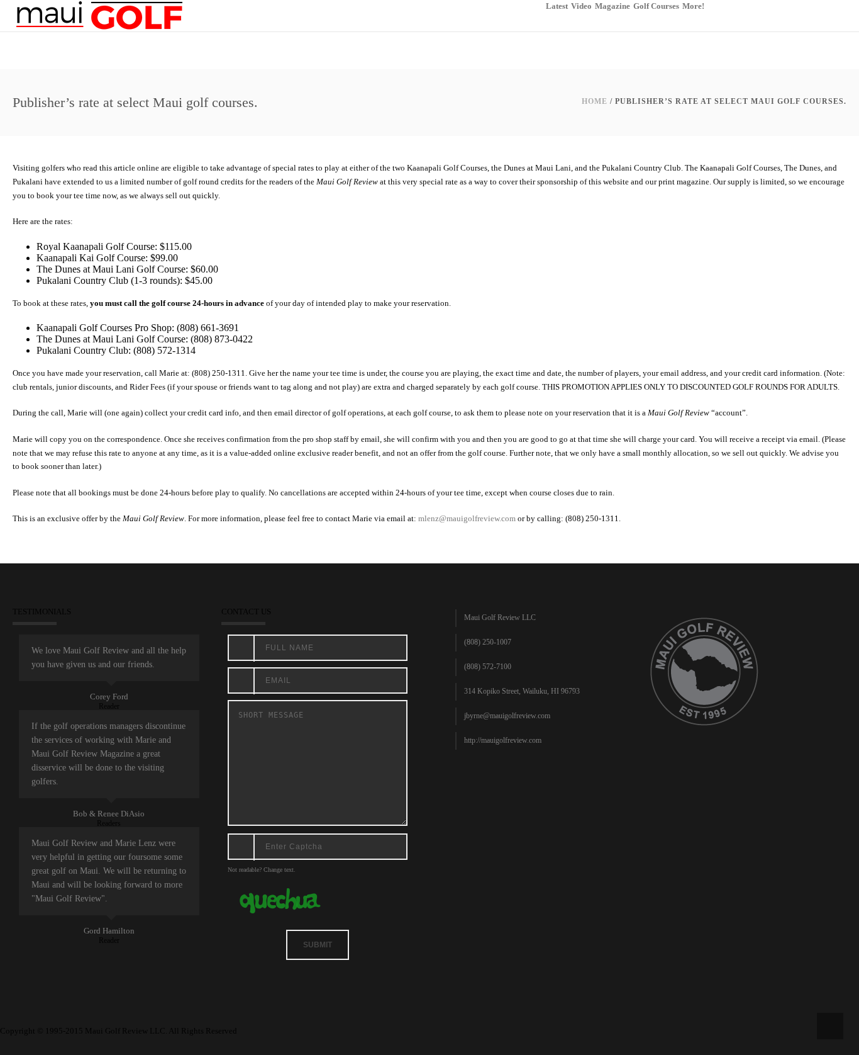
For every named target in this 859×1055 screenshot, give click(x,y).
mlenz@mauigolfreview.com (467, 518)
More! (693, 6)
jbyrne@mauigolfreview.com (507, 715)
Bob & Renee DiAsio (109, 813)
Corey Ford (109, 696)
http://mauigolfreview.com (502, 740)
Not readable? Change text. (262, 869)
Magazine (612, 6)
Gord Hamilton (109, 930)
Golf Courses (656, 6)
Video (581, 6)
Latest (557, 6)
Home (594, 101)
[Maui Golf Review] (99, 14)
